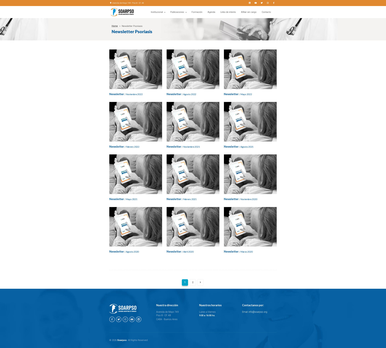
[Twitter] (262, 3)
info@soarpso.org (258, 312)
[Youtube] (256, 3)
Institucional (157, 12)
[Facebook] (274, 3)
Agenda (211, 12)
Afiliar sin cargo (248, 12)
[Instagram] (268, 3)
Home (115, 26)
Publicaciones (177, 12)
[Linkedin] (250, 3)
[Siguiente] (200, 282)
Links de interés (228, 12)
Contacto (266, 12)
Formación (197, 12)
